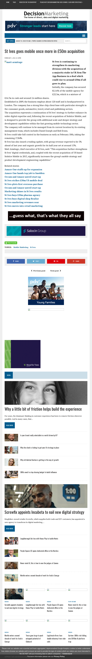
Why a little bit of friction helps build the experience (43, 409)
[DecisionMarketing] (46, 15)
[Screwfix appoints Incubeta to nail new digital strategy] (14, 597)
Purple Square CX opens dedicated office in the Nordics (39, 551)
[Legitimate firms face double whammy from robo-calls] (56, 628)
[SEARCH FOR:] (75, 40)
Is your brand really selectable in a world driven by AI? (39, 435)
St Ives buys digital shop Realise (22, 198)
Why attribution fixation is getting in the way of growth (39, 460)
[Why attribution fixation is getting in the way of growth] (11, 464)
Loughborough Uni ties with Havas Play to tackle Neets (39, 538)
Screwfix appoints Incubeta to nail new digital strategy (44, 512)
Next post (54, 270)
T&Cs (14, 2)
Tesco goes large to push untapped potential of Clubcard (34, 638)
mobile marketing (20, 247)
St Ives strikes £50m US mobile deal (23, 180)
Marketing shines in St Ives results (23, 191)
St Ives (33, 247)
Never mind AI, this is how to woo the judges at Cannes (39, 563)
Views (9, 375)
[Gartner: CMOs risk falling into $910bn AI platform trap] (77, 628)
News (7, 601)
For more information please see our (46, 656)
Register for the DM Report (28, 2)
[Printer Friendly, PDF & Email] (11, 242)
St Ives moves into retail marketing (24, 205)
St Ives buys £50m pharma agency (22, 195)
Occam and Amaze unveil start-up (23, 176)
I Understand (67, 654)
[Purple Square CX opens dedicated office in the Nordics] (11, 555)
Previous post (39, 270)
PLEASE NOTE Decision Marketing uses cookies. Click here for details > (61, 2)
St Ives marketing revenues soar (22, 202)
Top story (72, 601)
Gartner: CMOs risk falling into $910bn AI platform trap (77, 638)
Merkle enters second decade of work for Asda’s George (39, 575)
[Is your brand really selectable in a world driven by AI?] (11, 440)
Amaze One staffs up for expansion (23, 169)
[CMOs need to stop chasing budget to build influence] (11, 477)
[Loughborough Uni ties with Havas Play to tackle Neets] (11, 543)
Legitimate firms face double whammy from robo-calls (56, 638)
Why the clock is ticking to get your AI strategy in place (39, 447)
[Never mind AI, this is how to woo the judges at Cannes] (11, 567)
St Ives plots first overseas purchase (24, 184)
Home (7, 2)
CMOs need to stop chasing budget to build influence (38, 472)
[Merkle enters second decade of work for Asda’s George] (11, 580)
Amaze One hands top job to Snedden (24, 173)
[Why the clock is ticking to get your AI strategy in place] (11, 452)
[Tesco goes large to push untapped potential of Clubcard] (35, 628)
